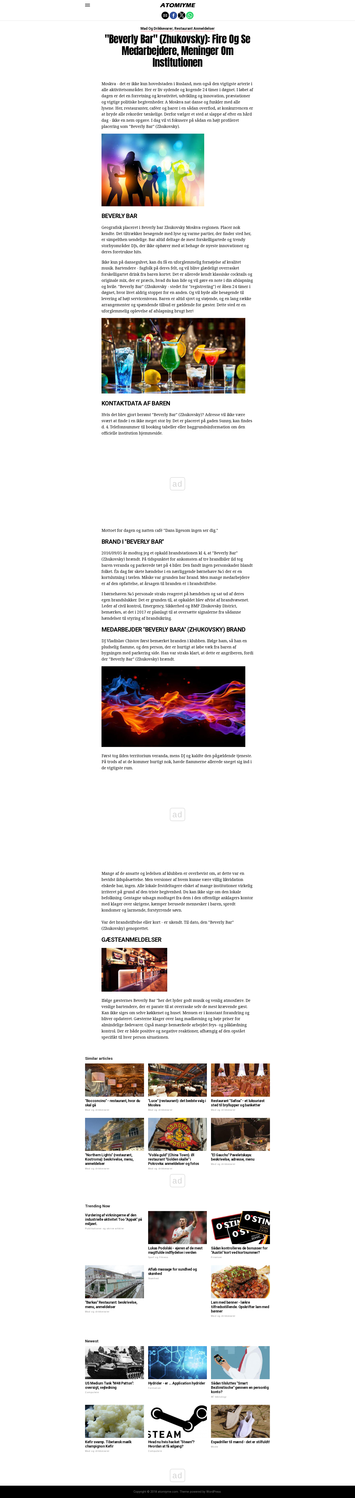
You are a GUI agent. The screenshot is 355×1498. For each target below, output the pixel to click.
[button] (87, 5)
